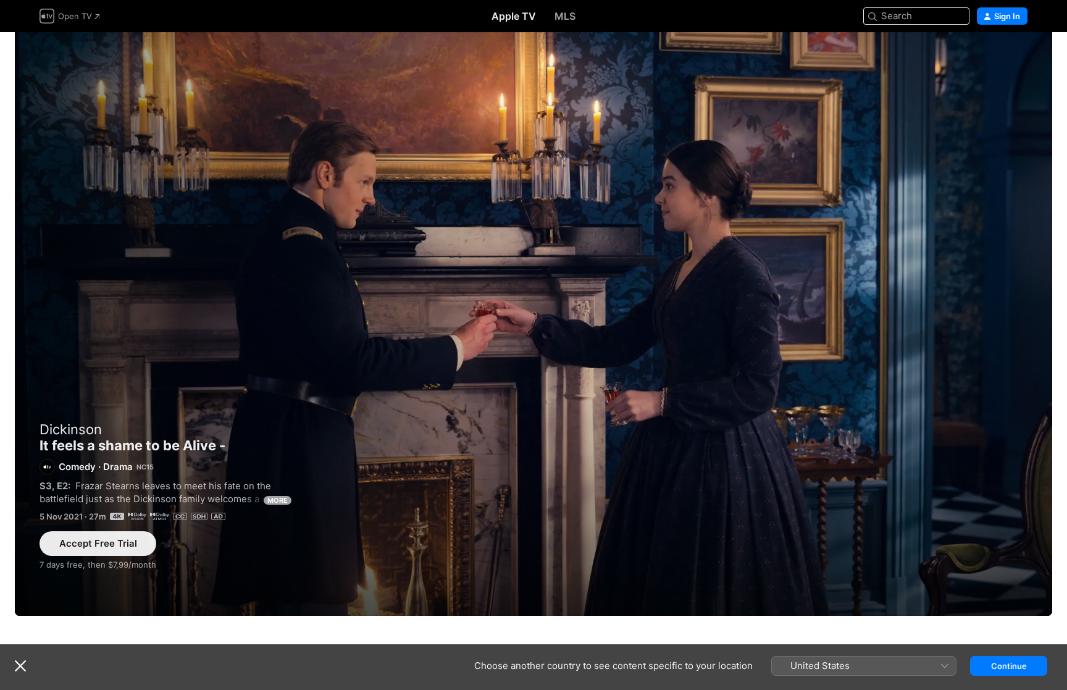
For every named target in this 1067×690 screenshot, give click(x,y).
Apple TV (514, 16)
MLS (564, 16)
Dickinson (71, 429)
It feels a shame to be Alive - (533, 324)
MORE (277, 500)
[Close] (20, 665)
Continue (1009, 666)
